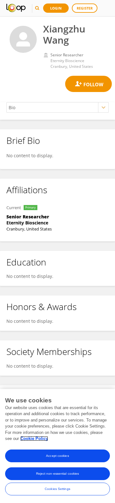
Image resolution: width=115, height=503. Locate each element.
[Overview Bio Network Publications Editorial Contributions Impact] (57, 107)
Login (56, 8)
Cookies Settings (57, 489)
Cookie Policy (34, 438)
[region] (57, 446)
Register (85, 8)
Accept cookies (57, 455)
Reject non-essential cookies (57, 473)
